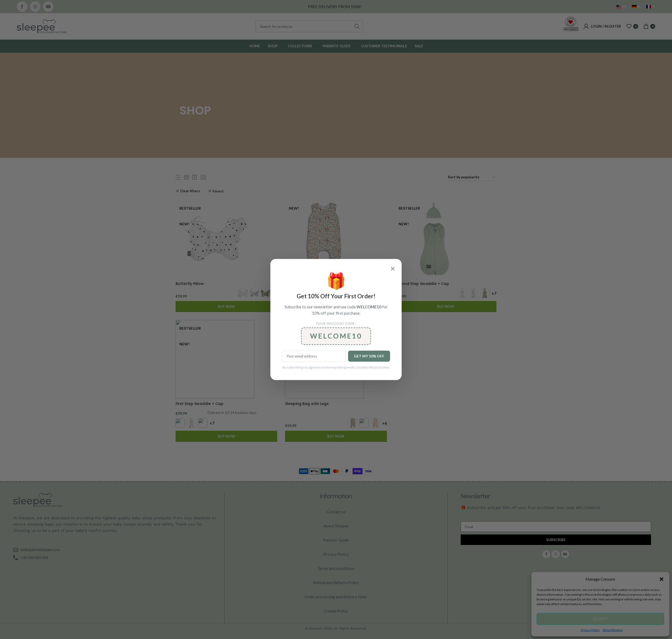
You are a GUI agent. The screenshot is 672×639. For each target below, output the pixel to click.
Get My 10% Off (369, 356)
